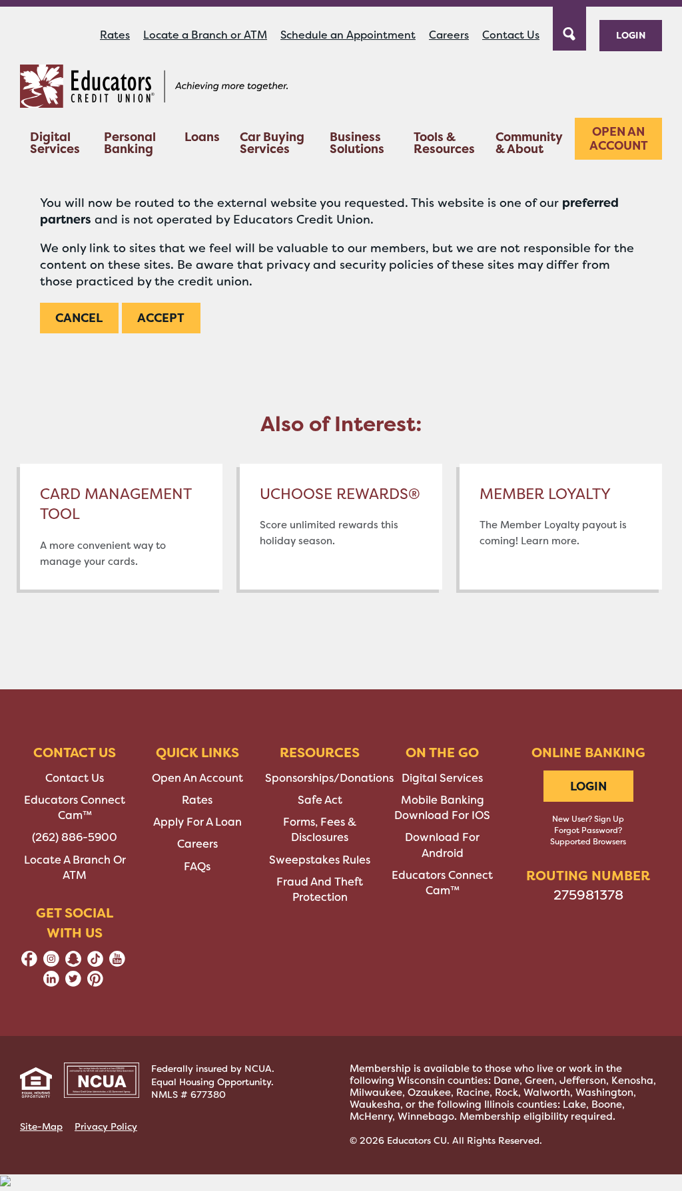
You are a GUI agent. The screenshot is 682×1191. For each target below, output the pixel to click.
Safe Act (320, 800)
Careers (449, 35)
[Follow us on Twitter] (73, 983)
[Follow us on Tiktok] (95, 963)
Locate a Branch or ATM (205, 35)
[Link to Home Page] (154, 88)
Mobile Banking (442, 800)
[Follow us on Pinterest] (95, 983)
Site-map (41, 1126)
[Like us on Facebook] (29, 963)
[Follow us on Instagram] (51, 963)
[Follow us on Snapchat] (73, 963)
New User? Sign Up (588, 819)
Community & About (529, 142)
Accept (160, 317)
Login (630, 35)
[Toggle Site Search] (569, 27)
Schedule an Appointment (348, 35)
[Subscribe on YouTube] (117, 963)
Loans (202, 136)
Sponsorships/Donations (329, 778)
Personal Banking (130, 142)
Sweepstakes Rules (319, 860)
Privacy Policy (106, 1126)
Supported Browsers (588, 842)
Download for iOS (442, 815)
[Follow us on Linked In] (51, 983)
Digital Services (55, 142)
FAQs (197, 867)
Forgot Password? (588, 830)
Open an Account (618, 138)
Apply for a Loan (197, 822)
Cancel (79, 317)
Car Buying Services (272, 142)
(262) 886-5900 (74, 837)
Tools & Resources (444, 142)
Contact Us (510, 35)
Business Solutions (357, 142)
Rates (115, 35)
